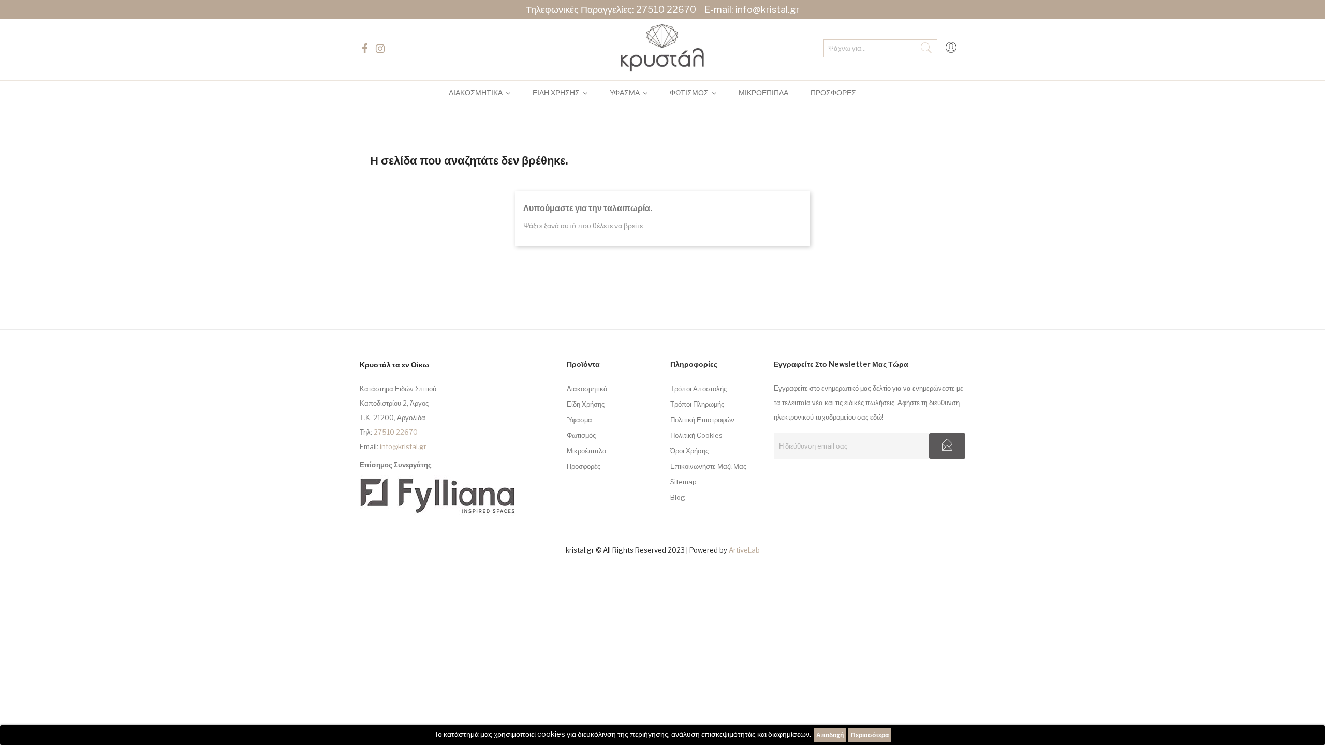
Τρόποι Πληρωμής (697, 404)
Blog (677, 497)
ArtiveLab (744, 550)
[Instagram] (381, 48)
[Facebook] (366, 48)
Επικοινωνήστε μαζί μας (708, 466)
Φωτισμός (581, 435)
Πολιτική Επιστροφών (702, 419)
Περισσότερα (870, 735)
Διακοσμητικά (587, 388)
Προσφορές (583, 466)
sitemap (683, 482)
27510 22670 (666, 9)
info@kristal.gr (767, 9)
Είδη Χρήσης (586, 404)
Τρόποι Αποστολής (698, 388)
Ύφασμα (579, 419)
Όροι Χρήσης (689, 450)
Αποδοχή (830, 735)
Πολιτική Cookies (696, 435)
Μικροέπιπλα (587, 450)
